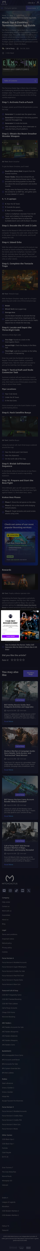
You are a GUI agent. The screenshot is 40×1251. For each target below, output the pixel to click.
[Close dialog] (38, 611)
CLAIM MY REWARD (10, 636)
